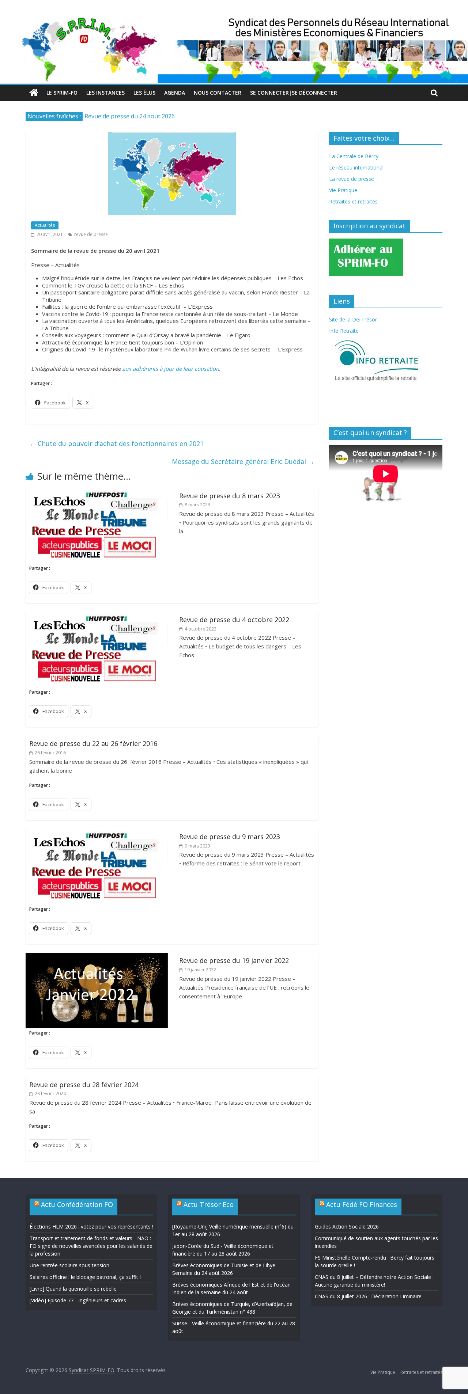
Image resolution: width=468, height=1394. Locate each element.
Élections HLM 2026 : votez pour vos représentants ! (91, 1226)
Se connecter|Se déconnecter (293, 92)
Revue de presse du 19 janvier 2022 (234, 960)
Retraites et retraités (353, 201)
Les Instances (105, 92)
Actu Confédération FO (77, 1204)
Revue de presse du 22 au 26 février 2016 (93, 743)
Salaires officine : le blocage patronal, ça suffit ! (85, 1276)
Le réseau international (356, 167)
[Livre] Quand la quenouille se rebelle (73, 1288)
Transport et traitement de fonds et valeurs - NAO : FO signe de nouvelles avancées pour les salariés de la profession (91, 1246)
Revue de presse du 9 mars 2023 (229, 836)
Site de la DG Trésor (353, 319)
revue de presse (91, 234)
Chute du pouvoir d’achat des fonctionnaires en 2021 (116, 443)
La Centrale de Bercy (353, 156)
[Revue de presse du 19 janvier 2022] (97, 957)
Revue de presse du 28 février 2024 (84, 1084)
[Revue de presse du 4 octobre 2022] (97, 617)
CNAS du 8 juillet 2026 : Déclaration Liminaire (368, 1296)
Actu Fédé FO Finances (361, 1204)
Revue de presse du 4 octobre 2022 (234, 619)
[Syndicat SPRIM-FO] (234, 21)
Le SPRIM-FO (62, 92)
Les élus (144, 92)
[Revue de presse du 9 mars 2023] (97, 834)
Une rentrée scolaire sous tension (69, 1265)
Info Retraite (344, 330)
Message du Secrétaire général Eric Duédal (243, 461)
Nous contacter (217, 92)
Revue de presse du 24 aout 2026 (129, 116)
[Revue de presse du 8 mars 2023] (97, 493)
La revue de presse (351, 178)
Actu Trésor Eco (209, 1204)
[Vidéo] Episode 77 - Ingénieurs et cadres (78, 1300)
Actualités (45, 225)
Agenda (174, 92)
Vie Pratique (343, 190)
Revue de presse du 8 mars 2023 (229, 495)
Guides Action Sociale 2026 (347, 1226)
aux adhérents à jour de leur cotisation (170, 368)
